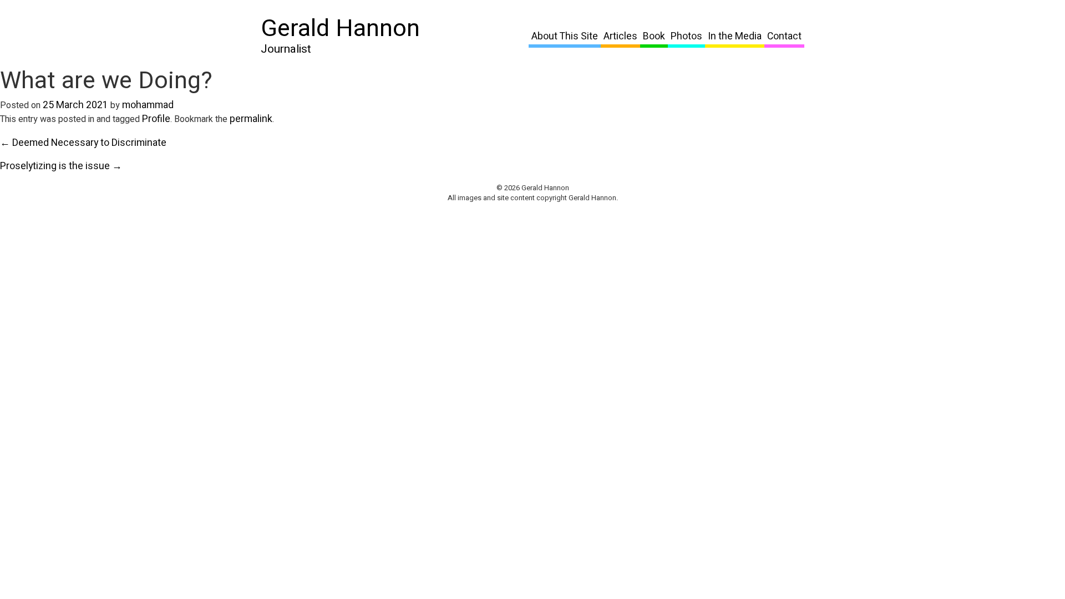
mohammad (148, 105)
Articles (620, 36)
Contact (784, 36)
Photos (686, 36)
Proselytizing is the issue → (61, 166)
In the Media (735, 36)
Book (654, 36)
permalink (251, 119)
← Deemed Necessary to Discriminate (83, 143)
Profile (156, 119)
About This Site (564, 36)
